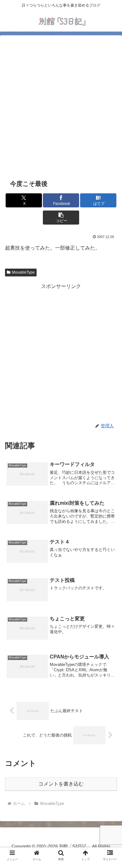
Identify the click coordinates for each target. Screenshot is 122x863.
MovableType (23, 272)
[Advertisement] (61, 106)
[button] (61, 218)
